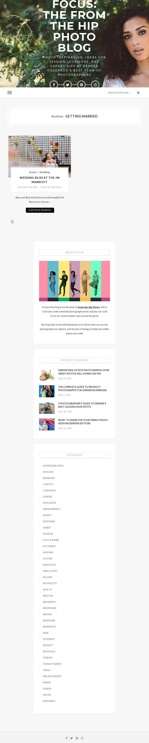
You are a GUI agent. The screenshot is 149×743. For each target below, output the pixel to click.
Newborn (49, 620)
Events (47, 515)
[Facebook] (54, 85)
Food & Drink (51, 540)
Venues (33, 172)
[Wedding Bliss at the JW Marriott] (39, 157)
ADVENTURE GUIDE (53, 465)
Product (48, 645)
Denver (47, 496)
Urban (47, 682)
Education (49, 502)
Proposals (49, 651)
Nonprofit (49, 626)
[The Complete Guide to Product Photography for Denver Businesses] (47, 391)
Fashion (48, 533)
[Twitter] (67, 85)
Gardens (48, 552)
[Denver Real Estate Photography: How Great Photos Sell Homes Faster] (47, 374)
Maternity (49, 601)
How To (47, 589)
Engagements (51, 509)
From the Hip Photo (51, 187)
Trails (47, 670)
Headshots (49, 564)
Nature (47, 614)
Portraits (49, 639)
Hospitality (50, 583)
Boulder (48, 471)
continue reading (40, 210)
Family (47, 527)
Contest (48, 484)
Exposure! (49, 521)
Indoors (48, 595)
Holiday (47, 577)
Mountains (50, 608)
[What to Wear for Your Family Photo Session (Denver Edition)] (47, 424)
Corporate (49, 490)
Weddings (45, 172)
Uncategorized (52, 676)
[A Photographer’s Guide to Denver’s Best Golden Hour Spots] (47, 408)
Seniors (48, 657)
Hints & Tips (50, 571)
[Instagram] (95, 85)
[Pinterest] (81, 85)
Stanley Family (52, 663)
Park (46, 632)
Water (47, 694)
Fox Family (49, 546)
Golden (47, 558)
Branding (49, 478)
